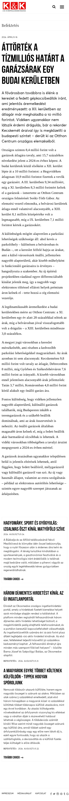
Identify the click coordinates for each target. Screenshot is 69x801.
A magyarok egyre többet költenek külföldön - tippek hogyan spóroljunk (33, 677)
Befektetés (10, 661)
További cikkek (12, 579)
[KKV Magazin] (14, 7)
